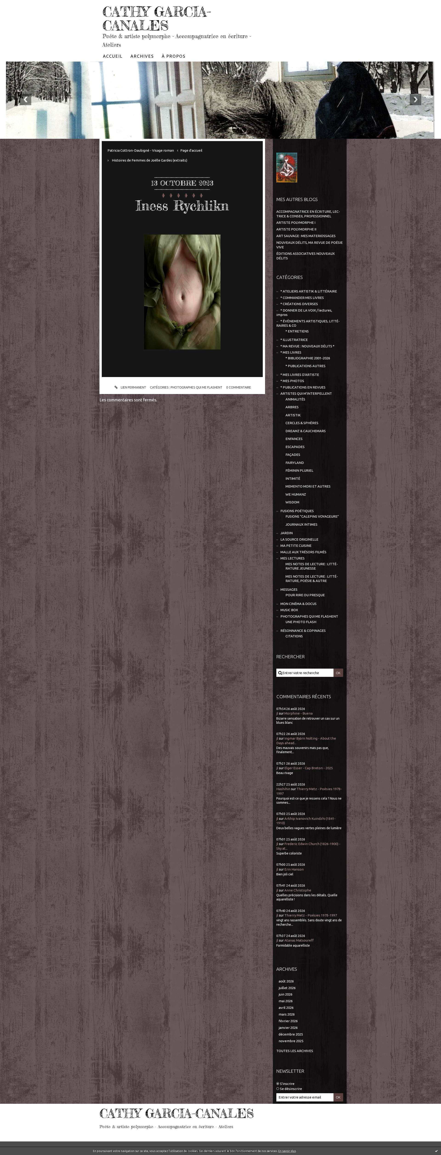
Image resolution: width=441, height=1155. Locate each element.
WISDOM (292, 502)
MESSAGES (288, 589)
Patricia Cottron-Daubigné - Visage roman (140, 150)
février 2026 (288, 1021)
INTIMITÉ (293, 478)
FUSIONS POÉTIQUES (297, 511)
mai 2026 (286, 1001)
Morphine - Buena (298, 713)
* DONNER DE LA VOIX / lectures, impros (304, 312)
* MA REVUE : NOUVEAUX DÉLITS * (307, 346)
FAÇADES (293, 455)
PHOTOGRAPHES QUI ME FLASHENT (196, 387)
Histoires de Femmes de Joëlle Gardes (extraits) (149, 160)
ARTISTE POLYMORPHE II (296, 229)
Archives (142, 56)
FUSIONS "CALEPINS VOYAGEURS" (312, 516)
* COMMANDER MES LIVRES (302, 298)
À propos (174, 56)
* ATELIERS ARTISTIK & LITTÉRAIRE (308, 291)
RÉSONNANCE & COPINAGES (303, 631)
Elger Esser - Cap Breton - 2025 (308, 768)
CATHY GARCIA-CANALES (156, 18)
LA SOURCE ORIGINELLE (299, 539)
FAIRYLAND (295, 463)
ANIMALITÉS (295, 399)
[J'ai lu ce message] (436, 1151)
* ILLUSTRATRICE (294, 340)
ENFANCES (294, 439)
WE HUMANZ (296, 494)
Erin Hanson (294, 869)
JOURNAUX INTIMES (301, 524)
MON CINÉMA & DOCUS (298, 604)
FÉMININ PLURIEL (299, 470)
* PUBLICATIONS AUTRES (305, 366)
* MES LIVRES (290, 352)
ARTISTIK (293, 415)
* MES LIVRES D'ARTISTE (299, 375)
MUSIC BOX (289, 610)
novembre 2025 (291, 1041)
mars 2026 (287, 1014)
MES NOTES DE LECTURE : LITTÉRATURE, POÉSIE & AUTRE (312, 578)
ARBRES (292, 407)
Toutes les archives (294, 1051)
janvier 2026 (288, 1028)
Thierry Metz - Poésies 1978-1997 (310, 915)
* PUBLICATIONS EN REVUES (302, 387)
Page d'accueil (191, 150)
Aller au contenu (18, 4)
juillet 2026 (287, 988)
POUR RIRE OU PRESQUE (305, 595)
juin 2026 (285, 994)
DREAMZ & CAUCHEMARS (306, 431)
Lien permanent (133, 387)
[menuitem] (112, 56)
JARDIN (286, 533)
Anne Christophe (297, 890)
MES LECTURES (292, 558)
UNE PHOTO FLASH (301, 622)
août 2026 (286, 981)
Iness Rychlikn (182, 205)
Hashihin (283, 789)
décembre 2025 (291, 1034)
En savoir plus (287, 1150)
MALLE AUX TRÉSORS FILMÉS (303, 552)
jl (277, 713)
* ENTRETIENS (297, 331)
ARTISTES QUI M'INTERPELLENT (306, 393)
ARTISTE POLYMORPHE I (295, 222)
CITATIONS (294, 636)
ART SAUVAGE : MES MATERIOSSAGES (306, 236)
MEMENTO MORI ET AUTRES (308, 486)
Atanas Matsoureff (299, 940)
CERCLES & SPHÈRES (302, 423)
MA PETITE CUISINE (295, 546)
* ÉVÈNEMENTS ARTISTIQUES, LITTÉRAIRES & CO (308, 323)
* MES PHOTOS (292, 381)
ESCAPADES (295, 447)
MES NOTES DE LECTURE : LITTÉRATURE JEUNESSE (312, 566)
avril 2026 (286, 1008)
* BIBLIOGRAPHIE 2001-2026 (308, 358)
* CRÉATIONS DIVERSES (299, 304)
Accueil (113, 56)
